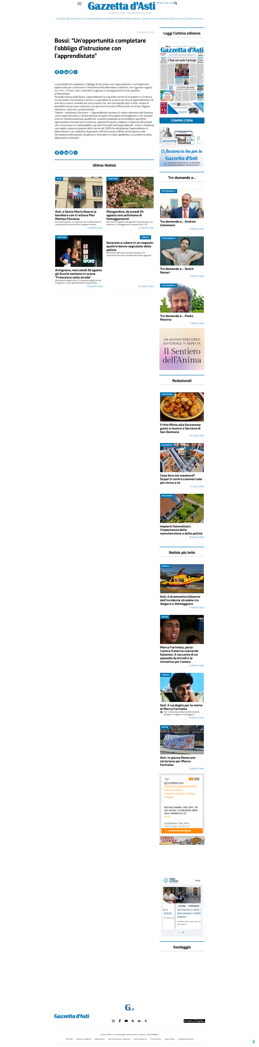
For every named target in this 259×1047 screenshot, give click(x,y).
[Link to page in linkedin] (66, 72)
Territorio (122, 19)
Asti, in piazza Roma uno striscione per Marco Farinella (177, 761)
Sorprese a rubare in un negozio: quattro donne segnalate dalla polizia (129, 246)
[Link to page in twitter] (62, 72)
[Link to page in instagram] (113, 1021)
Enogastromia (104, 19)
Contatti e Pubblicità (84, 1039)
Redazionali (167, 19)
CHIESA (71, 19)
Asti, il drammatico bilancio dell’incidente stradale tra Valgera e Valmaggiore (180, 599)
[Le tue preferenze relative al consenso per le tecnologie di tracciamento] (254, 1042)
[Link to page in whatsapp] (71, 72)
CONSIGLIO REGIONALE (194, 19)
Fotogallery (179, 19)
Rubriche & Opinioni (152, 19)
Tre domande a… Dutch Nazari (177, 270)
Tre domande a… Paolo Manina (176, 317)
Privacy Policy (155, 1039)
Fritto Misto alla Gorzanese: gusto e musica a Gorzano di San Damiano (180, 428)
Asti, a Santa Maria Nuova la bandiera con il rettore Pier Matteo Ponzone (75, 215)
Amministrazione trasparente (119, 1039)
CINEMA (94, 19)
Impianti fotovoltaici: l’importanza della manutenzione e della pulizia (181, 529)
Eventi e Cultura (83, 19)
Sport (114, 19)
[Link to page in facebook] (57, 72)
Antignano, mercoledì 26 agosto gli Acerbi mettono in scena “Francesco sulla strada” (78, 273)
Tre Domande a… (136, 19)
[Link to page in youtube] (126, 1021)
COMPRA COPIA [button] (182, 121)
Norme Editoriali (140, 1039)
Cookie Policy (169, 1039)
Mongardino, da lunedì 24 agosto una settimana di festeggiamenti (125, 215)
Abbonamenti (100, 1039)
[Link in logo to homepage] (79, 1015)
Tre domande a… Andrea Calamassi (178, 223)
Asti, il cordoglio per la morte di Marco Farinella (181, 707)
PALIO (65, 19)
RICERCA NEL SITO (165, 3)
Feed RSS (69, 1039)
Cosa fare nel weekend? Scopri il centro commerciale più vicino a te (181, 478)
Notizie (59, 19)
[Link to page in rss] (133, 1021)
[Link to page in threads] (75, 72)
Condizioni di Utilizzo (185, 1039)
